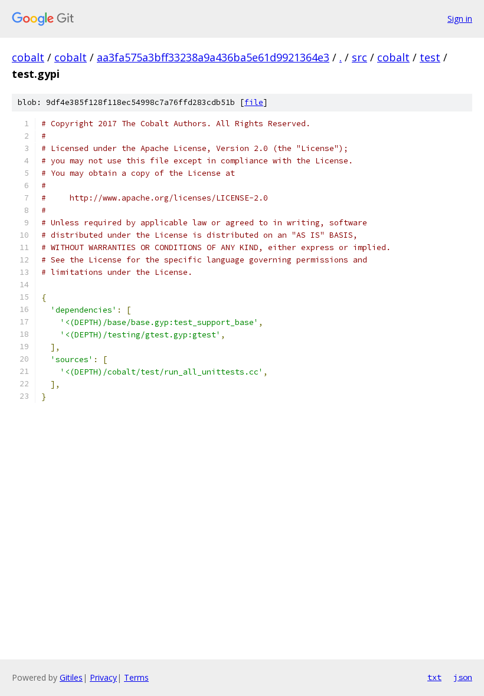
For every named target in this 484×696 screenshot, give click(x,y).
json (462, 677)
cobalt (28, 57)
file (253, 102)
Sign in (459, 18)
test (430, 57)
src (359, 57)
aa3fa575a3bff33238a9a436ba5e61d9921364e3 (213, 57)
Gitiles (71, 677)
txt (434, 677)
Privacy (103, 677)
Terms (136, 677)
